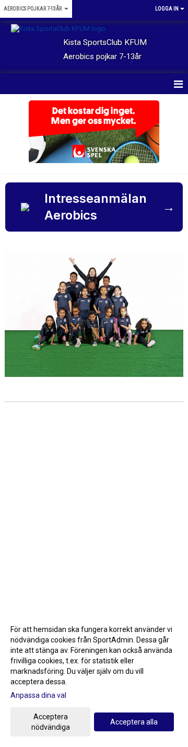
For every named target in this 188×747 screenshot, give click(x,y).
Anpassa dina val (38, 695)
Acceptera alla (134, 722)
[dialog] (94, 677)
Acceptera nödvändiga (50, 721)
